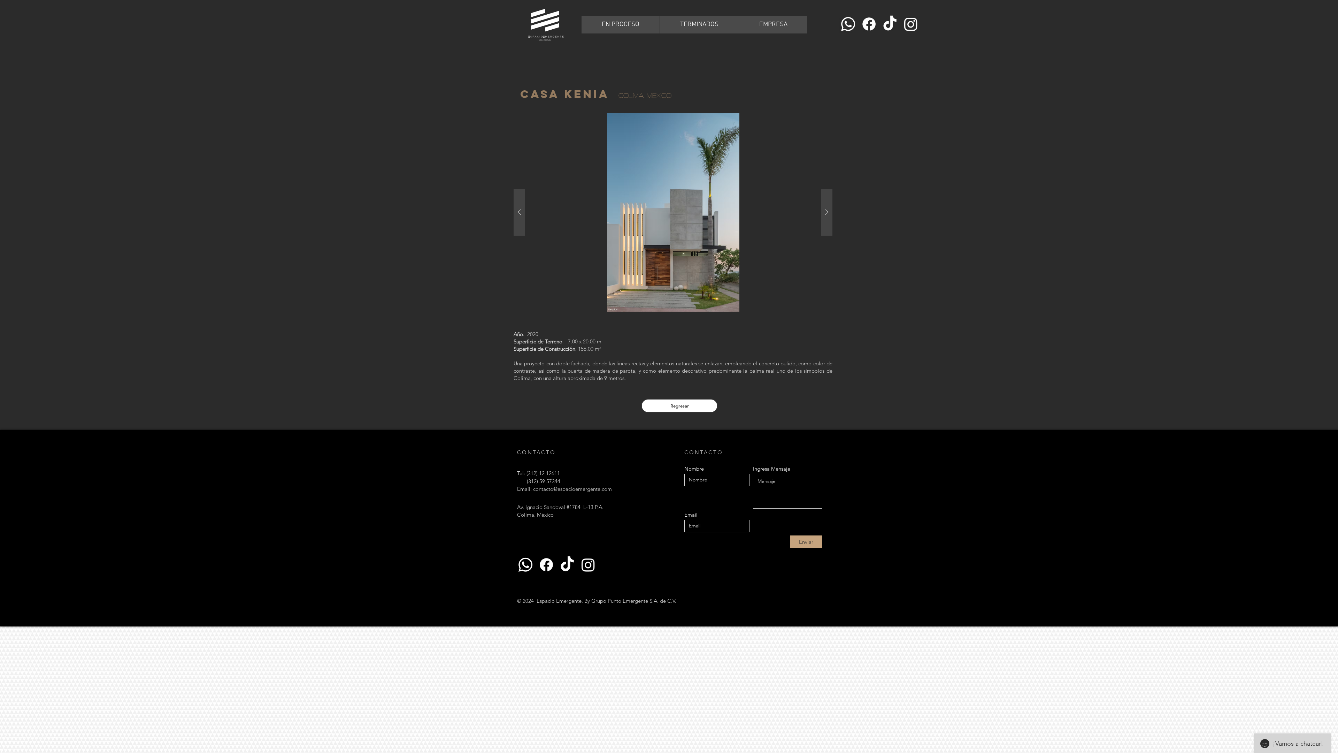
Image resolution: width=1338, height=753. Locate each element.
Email (691, 514)
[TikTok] (890, 24)
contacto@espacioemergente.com (572, 489)
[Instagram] (911, 24)
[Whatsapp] (848, 24)
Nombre (694, 468)
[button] (673, 212)
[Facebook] (869, 24)
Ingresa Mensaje (771, 468)
